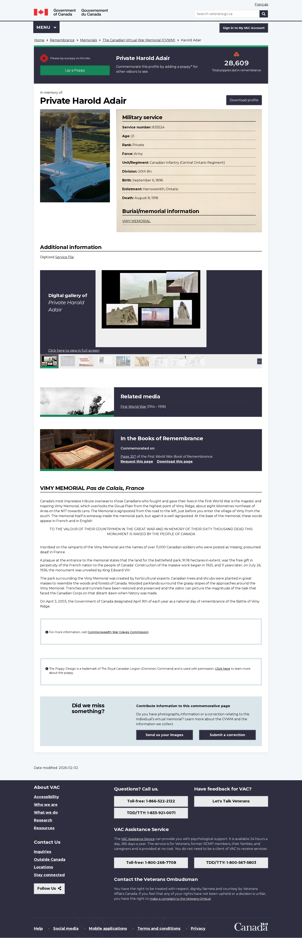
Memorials (88, 40)
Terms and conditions (158, 928)
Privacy (198, 928)
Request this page (137, 461)
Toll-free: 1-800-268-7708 (151, 862)
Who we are (46, 804)
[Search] (263, 14)
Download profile (244, 100)
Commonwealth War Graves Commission (118, 632)
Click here (222, 669)
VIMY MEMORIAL (136, 221)
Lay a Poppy (75, 70)
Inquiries (42, 851)
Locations (43, 867)
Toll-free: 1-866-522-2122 (151, 801)
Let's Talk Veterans (231, 801)
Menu (44, 27)
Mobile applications (108, 928)
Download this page (175, 461)
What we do (46, 812)
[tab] (49, 361)
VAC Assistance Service (138, 839)
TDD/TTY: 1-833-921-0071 (151, 813)
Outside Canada (49, 859)
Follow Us (51, 890)
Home (39, 40)
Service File (64, 257)
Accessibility (46, 797)
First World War (133, 407)
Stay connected (49, 875)
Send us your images (164, 735)
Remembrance (62, 40)
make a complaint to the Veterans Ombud (180, 899)
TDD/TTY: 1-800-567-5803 (231, 862)
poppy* (186, 67)
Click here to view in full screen (73, 351)
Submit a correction (227, 735)
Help (38, 928)
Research (43, 820)
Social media (65, 928)
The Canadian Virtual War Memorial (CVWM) (139, 40)
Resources (44, 828)
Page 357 (128, 457)
